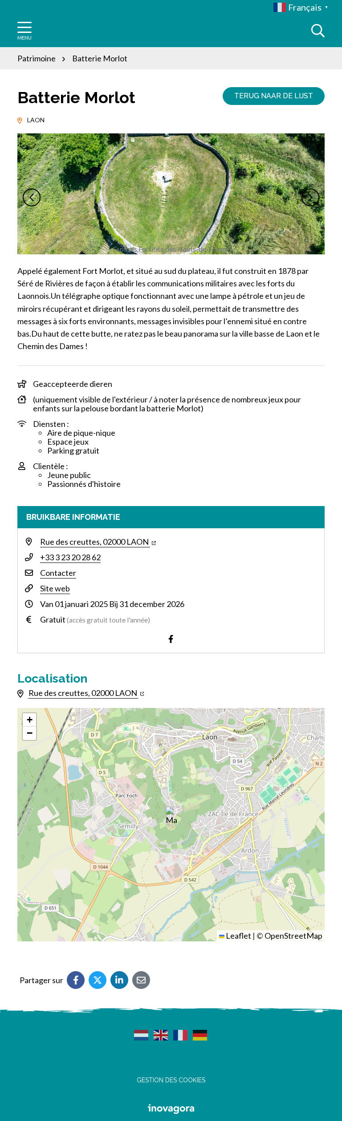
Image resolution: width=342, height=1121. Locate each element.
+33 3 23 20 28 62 (70, 557)
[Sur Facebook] (76, 980)
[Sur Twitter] (97, 980)
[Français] (180, 1035)
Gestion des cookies (171, 1080)
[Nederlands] (141, 1035)
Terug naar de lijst (273, 96)
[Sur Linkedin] (119, 980)
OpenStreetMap (293, 935)
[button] (32, 197)
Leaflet (237, 935)
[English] (161, 1035)
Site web (55, 588)
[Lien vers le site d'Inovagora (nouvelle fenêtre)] (171, 1108)
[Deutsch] (200, 1035)
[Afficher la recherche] (318, 30)
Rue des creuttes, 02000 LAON (95, 541)
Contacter (58, 573)
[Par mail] (141, 980)
